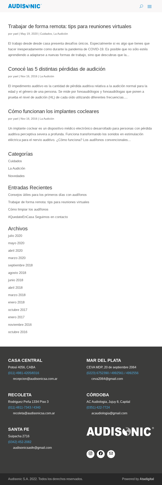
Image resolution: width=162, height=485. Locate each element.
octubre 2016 (17, 332)
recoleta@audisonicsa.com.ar (34, 413)
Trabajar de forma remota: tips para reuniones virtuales (69, 26)
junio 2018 (15, 280)
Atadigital (147, 479)
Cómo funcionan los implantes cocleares (53, 111)
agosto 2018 (17, 273)
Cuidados (46, 33)
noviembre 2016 (20, 325)
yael (15, 33)
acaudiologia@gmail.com (109, 413)
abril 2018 (15, 288)
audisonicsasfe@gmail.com (32, 447)
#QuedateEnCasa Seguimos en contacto (38, 217)
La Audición (61, 33)
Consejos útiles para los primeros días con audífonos (47, 195)
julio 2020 (15, 236)
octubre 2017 (17, 310)
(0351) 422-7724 (98, 407)
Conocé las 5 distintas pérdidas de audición (56, 69)
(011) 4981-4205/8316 (23, 373)
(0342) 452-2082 (19, 442)
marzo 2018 (16, 295)
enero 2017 (16, 317)
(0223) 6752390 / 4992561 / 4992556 (112, 373)
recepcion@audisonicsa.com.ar (35, 378)
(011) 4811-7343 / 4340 (24, 407)
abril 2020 (15, 251)
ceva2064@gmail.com (107, 378)
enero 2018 (16, 302)
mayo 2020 (16, 243)
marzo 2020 (16, 258)
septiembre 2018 (20, 265)
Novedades (16, 176)
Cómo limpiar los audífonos (28, 209)
